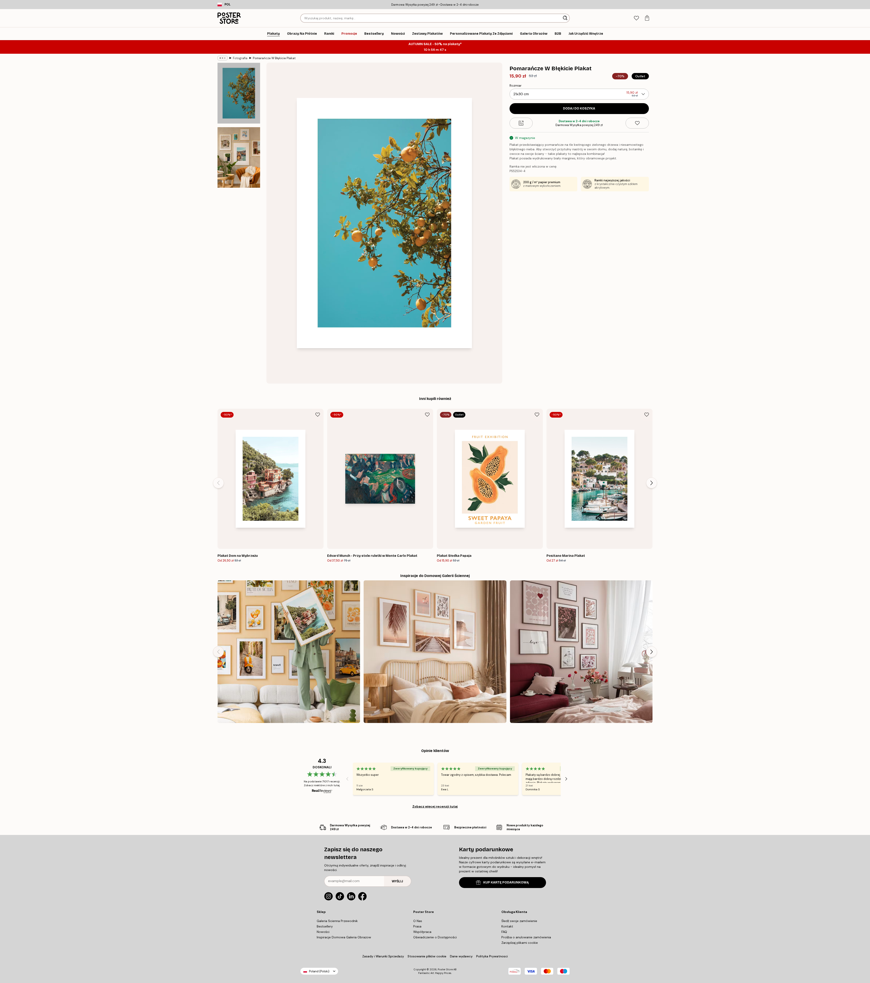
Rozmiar (516, 85)
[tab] (636, 18)
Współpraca (422, 932)
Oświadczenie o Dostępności (435, 937)
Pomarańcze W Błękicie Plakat (274, 58)
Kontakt (507, 926)
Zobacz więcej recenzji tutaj (435, 806)
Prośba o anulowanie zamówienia (526, 937)
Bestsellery (325, 926)
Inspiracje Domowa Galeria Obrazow (344, 937)
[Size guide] (521, 123)
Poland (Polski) (319, 971)
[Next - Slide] (651, 482)
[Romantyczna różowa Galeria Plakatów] (581, 651)
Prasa (417, 926)
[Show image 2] (239, 157)
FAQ (504, 932)
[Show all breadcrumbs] (222, 58)
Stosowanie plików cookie (427, 956)
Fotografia (240, 58)
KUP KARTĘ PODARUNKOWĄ (506, 882)
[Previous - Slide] (218, 482)
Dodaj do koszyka (579, 108)
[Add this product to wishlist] (637, 123)
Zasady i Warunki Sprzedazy (383, 956)
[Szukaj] (565, 18)
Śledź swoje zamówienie (519, 921)
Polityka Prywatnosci (492, 956)
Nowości (323, 932)
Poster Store (445, 969)
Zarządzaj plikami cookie (519, 943)
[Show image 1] (239, 93)
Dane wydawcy (461, 956)
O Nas (417, 921)
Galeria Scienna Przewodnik (337, 921)
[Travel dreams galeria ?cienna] (289, 651)
